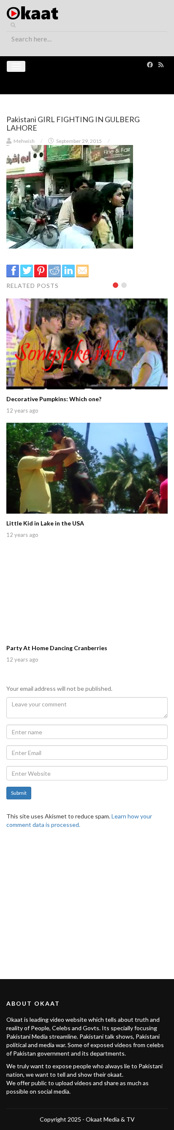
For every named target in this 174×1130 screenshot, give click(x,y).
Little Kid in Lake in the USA (45, 523)
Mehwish (24, 141)
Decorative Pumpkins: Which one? (53, 398)
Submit (19, 793)
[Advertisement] (87, 899)
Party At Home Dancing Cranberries (56, 647)
